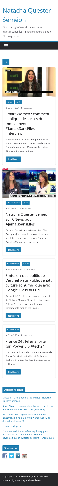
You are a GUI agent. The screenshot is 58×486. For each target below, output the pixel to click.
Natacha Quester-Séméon (34, 476)
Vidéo (18, 102)
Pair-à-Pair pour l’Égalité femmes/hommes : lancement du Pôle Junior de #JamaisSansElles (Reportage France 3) (26, 417)
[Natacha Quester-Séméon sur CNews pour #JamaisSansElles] (29, 183)
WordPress (35, 480)
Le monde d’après (11, 426)
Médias (9, 102)
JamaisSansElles (13, 203)
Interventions (13, 264)
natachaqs (27, 108)
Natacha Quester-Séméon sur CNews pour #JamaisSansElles (28, 219)
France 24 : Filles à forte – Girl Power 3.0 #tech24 (27, 344)
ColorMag (20, 480)
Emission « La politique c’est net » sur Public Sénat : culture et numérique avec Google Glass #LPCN (29, 283)
